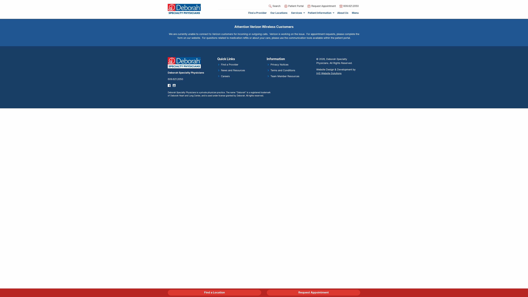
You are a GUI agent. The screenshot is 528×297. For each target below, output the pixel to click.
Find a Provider (229, 64)
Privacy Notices (279, 64)
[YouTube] (174, 85)
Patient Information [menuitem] (319, 12)
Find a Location (214, 292)
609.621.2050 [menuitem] (351, 6)
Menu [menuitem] (355, 12)
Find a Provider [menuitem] (257, 12)
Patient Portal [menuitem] (296, 6)
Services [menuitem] (296, 12)
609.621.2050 (175, 79)
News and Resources (233, 70)
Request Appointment (313, 292)
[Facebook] (169, 85)
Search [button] (276, 6)
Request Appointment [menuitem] (323, 6)
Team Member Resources (284, 76)
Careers (225, 76)
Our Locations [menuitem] (278, 12)
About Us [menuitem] (342, 12)
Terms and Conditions (282, 70)
